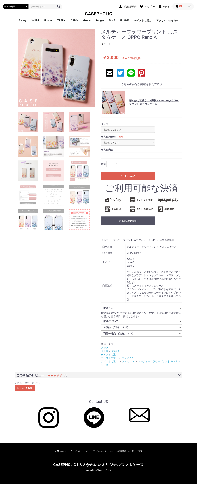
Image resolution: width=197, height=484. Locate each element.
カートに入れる (127, 176)
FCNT (112, 20)
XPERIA (61, 20)
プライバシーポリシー (102, 451)
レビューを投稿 (24, 388)
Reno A (115, 351)
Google (99, 20)
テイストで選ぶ (142, 20)
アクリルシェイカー (167, 20)
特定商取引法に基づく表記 (130, 451)
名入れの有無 (108, 136)
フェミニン (128, 358)
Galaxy (22, 20)
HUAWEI (124, 20)
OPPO (74, 20)
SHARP (35, 20)
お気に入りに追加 (128, 221)
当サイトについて (79, 451)
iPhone (48, 20)
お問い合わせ (60, 451)
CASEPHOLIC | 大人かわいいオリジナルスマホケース (98, 465)
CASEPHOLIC (98, 13)
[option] (56, 68)
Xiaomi (86, 20)
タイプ (104, 124)
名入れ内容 (107, 149)
